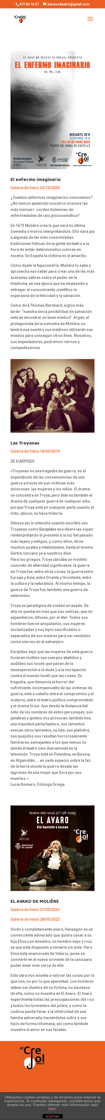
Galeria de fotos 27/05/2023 (35, 909)
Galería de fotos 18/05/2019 (35, 451)
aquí (52, 1108)
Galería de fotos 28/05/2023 (35, 919)
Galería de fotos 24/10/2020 (35, 188)
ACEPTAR (52, 1116)
